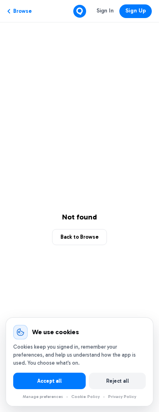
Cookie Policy (85, 396)
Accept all (49, 381)
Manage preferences (43, 396)
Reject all (117, 381)
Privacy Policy (122, 396)
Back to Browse (79, 237)
